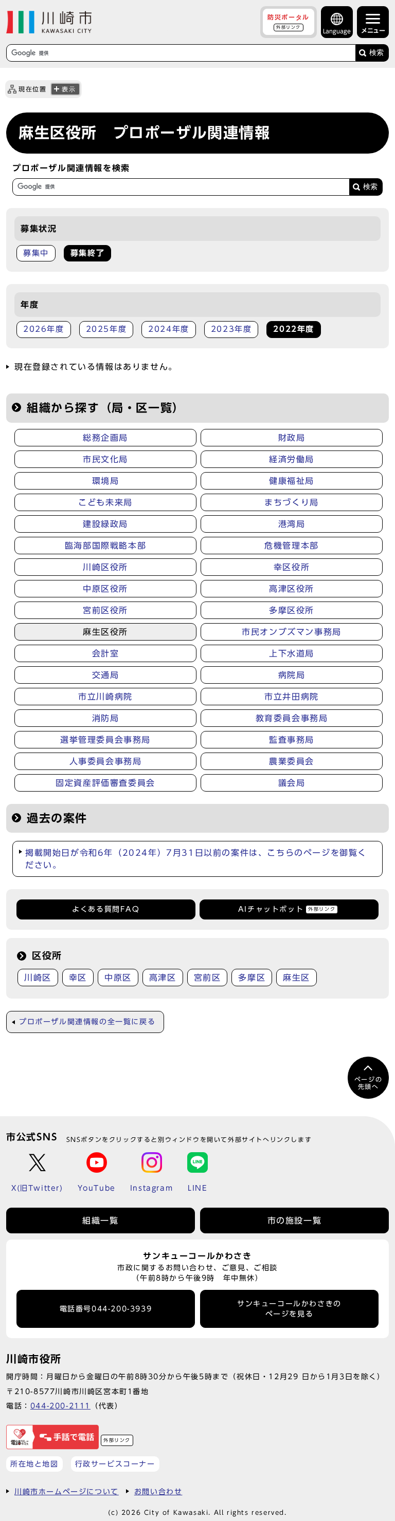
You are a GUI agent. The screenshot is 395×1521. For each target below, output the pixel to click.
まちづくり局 (291, 502)
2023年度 (231, 329)
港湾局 (292, 524)
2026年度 (43, 329)
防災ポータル (288, 21)
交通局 (105, 675)
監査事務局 (291, 740)
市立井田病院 (291, 696)
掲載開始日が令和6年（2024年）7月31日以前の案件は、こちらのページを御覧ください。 (196, 859)
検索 (376, 53)
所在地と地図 (34, 1464)
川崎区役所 (105, 567)
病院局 (292, 675)
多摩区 (251, 977)
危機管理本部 (291, 545)
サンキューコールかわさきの (289, 1309)
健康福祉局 (291, 481)
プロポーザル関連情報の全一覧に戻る (87, 1021)
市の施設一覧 (294, 1220)
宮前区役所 (105, 610)
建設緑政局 (105, 524)
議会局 (292, 783)
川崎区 (37, 977)
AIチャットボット (286, 909)
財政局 (292, 438)
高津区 (162, 977)
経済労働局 (291, 459)
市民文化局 (105, 459)
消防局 (105, 718)
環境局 (105, 481)
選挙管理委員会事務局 (105, 740)
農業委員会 (291, 761)
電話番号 (106, 1308)
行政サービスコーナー (115, 1464)
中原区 (118, 977)
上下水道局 (291, 653)
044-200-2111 (60, 1406)
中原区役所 (105, 589)
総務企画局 (105, 438)
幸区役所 (292, 567)
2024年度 (168, 329)
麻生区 (296, 977)
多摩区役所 (291, 610)
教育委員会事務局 (292, 718)
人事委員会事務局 (105, 761)
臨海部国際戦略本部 (105, 545)
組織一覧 (100, 1220)
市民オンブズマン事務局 (292, 632)
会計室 (105, 653)
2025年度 (106, 329)
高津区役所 (291, 589)
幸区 (78, 977)
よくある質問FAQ (105, 909)
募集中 (36, 253)
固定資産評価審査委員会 (105, 783)
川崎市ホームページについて (66, 1491)
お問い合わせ (158, 1491)
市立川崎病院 (105, 696)
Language (337, 31)
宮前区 (207, 977)
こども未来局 (105, 502)
